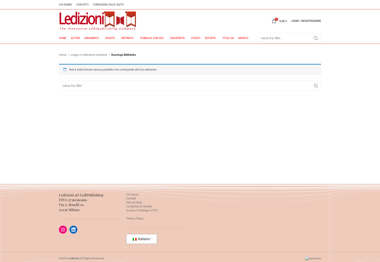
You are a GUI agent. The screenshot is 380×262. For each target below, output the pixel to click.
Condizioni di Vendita (139, 206)
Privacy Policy (134, 218)
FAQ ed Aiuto (134, 202)
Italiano (143, 239)
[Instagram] (63, 230)
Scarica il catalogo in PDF (142, 210)
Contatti (131, 198)
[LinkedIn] (73, 230)
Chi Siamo (132, 194)
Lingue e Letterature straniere (89, 54)
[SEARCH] (316, 86)
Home (63, 54)
